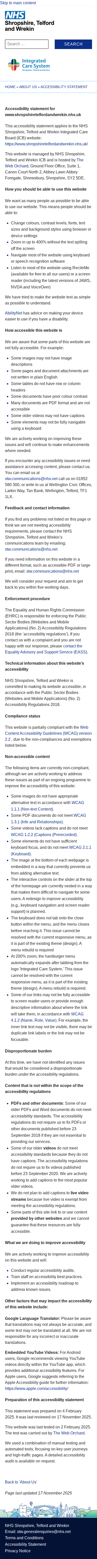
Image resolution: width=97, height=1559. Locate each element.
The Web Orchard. (69, 1433)
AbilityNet (13, 313)
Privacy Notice (18, 1551)
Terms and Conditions (24, 1538)
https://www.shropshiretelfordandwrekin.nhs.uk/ (46, 144)
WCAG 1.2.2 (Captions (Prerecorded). (44, 835)
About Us (28, 87)
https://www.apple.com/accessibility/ (36, 1388)
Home (10, 87)
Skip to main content (18, 3)
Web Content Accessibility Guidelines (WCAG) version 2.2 (48, 733)
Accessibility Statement (25, 1544)
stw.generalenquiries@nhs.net (44, 1531)
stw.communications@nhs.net (31, 479)
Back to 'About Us (20, 1482)
